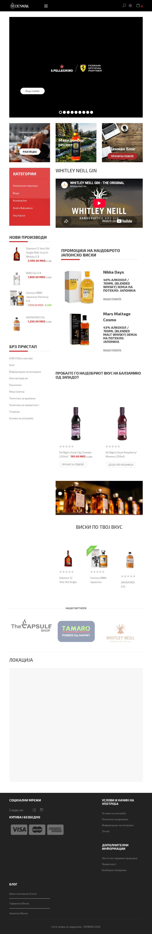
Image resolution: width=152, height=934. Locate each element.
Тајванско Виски (19, 903)
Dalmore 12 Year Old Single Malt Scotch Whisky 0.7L (39, 254)
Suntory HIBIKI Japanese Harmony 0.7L (39, 299)
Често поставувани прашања (119, 858)
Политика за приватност (24, 405)
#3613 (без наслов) (21, 358)
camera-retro (41, 810)
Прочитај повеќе (122, 156)
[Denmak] (24, 5)
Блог (12, 365)
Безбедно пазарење (114, 870)
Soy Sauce (19, 215)
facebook (34, 810)
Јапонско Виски (18, 913)
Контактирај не (18, 378)
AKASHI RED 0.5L (39, 319)
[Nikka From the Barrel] (99, 498)
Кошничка (15, 384)
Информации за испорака (25, 371)
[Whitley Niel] (120, 633)
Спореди (14, 411)
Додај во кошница (120, 464)
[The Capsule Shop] (31, 625)
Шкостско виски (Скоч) (23, 893)
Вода (16, 193)
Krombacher (20, 200)
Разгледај (30, 151)
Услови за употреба (21, 418)
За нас (106, 831)
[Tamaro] (76, 631)
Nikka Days (113, 271)
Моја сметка (16, 391)
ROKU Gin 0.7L (39, 275)
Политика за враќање (22, 398)
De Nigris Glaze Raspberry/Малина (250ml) (121, 456)
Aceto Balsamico (23, 208)
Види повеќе (32, 91)
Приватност (109, 864)
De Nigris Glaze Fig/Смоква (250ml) (75, 454)
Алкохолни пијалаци (25, 185)
